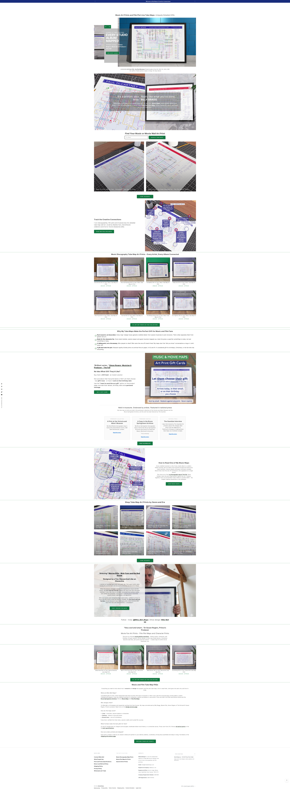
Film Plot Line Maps (148, 105)
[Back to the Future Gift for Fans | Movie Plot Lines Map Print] (132, 657)
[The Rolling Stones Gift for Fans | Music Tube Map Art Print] (158, 302)
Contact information (130, 788)
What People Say (99, 759)
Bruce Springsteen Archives (109, 698)
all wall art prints (180, 726)
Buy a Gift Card (102, 392)
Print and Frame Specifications (102, 761)
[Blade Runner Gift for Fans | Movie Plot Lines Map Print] (158, 657)
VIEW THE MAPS (145, 196)
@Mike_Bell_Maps (140, 620)
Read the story (117, 432)
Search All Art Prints (122, 761)
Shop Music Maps (174, 483)
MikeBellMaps (101, 786)
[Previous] (106, 26)
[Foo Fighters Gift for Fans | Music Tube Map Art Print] (184, 302)
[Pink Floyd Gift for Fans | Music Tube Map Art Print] (106, 302)
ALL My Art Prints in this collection (145, 324)
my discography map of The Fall (178, 474)
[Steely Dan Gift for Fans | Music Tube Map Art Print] (184, 269)
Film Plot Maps (135, 698)
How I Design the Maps (119, 608)
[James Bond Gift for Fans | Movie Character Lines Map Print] (106, 657)
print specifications (108, 728)
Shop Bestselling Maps (104, 231)
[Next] (109, 26)
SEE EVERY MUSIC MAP (118, 53)
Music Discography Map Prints (124, 757)
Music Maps (156, 103)
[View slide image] (99, 42)
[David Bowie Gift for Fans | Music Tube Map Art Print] (106, 269)
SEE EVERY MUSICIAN (113, 51)
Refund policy (97, 788)
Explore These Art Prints (145, 741)
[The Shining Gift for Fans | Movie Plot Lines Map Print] (184, 657)
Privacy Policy (98, 768)
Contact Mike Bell (99, 757)
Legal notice (138, 788)
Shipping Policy (98, 766)
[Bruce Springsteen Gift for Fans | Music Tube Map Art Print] (132, 269)
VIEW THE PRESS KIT (145, 443)
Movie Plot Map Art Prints (123, 759)
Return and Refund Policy (101, 764)
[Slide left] (95, 1)
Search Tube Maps (157, 137)
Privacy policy (104, 788)
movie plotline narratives (142, 636)
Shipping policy (120, 788)
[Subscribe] (195, 753)
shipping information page (108, 736)
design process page (131, 707)
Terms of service (112, 788)
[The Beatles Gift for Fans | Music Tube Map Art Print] (158, 269)
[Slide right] (195, 1)
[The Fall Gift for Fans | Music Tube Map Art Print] (132, 302)
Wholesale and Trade (100, 770)
